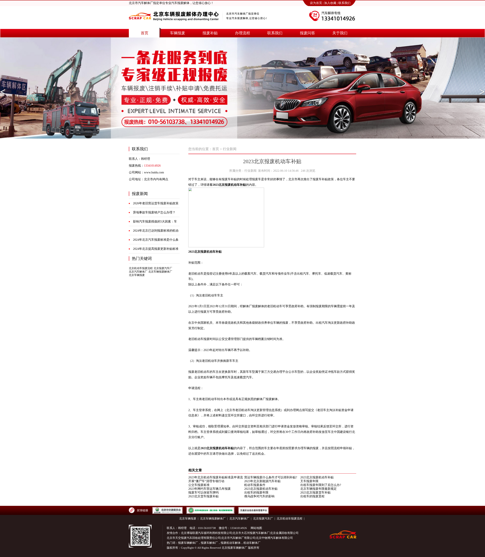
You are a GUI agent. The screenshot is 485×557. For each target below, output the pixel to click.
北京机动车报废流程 (141, 268)
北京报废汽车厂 (163, 268)
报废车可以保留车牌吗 (203, 492)
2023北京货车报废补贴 (203, 496)
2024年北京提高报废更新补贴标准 (155, 248)
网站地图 (256, 528)
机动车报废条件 (254, 484)
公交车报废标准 (199, 484)
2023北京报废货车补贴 (315, 492)
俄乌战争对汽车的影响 (259, 496)
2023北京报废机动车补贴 (317, 477)
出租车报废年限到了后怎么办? (320, 484)
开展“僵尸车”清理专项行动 (206, 481)
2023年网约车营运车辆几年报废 (209, 488)
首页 (215, 149)
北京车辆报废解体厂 (160, 271)
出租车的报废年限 (256, 492)
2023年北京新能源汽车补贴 (262, 481)
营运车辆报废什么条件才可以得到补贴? (270, 477)
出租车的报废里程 (312, 496)
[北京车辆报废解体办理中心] (174, 24)
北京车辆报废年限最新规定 (318, 488)
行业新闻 (229, 149)
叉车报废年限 (309, 481)
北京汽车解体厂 (138, 271)
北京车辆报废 (137, 275)
